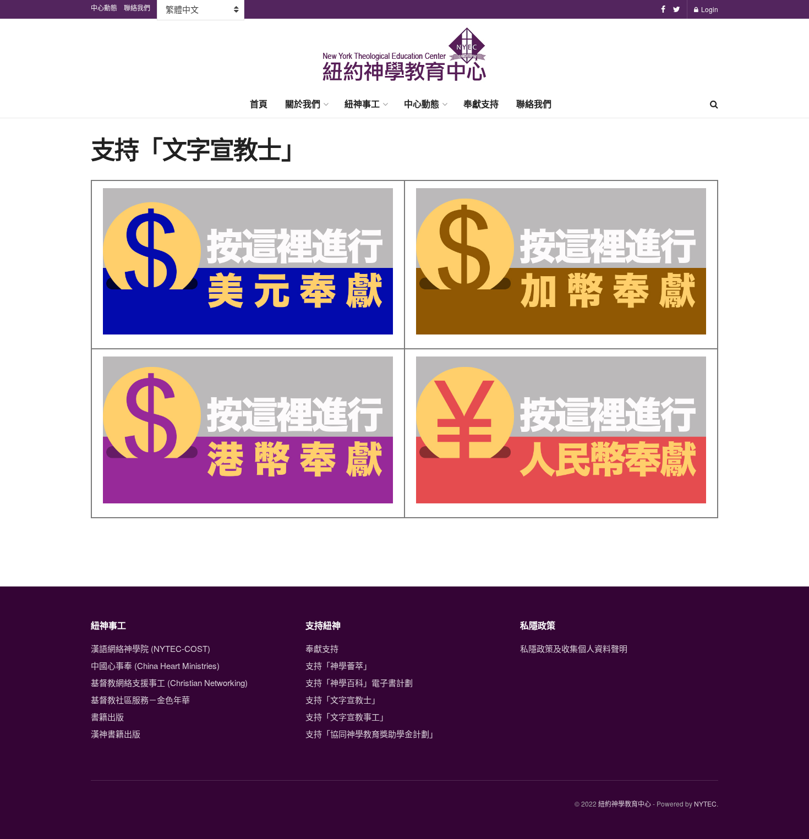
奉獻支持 (481, 103)
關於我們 (302, 103)
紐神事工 (362, 103)
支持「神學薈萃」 (338, 665)
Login (708, 9)
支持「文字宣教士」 (342, 699)
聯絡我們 (533, 103)
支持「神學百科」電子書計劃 (359, 682)
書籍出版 (107, 716)
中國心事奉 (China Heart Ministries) (155, 665)
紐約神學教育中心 (624, 803)
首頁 (258, 103)
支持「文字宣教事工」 (346, 716)
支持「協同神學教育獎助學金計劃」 (371, 733)
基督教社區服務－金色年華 (140, 699)
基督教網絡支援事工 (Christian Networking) (169, 682)
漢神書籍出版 (115, 733)
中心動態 (421, 103)
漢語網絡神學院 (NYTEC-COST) (150, 648)
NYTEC (705, 803)
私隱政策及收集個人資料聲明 (573, 648)
